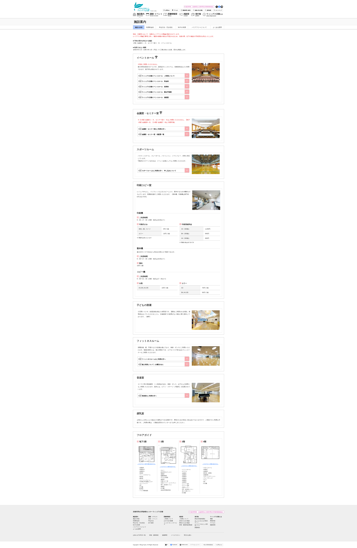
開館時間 (212, 525)
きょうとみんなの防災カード (201, 521)
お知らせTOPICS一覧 (139, 535)
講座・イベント (152, 516)
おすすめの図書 (168, 521)
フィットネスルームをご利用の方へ (154, 359)
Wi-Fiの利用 (182, 27)
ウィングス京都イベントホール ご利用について (158, 76)
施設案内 (135, 516)
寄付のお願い (188, 535)
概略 (211, 518)
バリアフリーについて (199, 27)
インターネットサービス (170, 523)
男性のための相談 (184, 523)
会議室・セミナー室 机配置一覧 (153, 134)
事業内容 (212, 521)
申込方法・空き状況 (165, 27)
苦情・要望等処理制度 (185, 525)
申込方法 (151, 521)
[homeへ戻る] (142, 7)
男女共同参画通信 (200, 518)
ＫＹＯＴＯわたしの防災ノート (201, 525)
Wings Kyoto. (143, 545)
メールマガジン (175, 535)
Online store (185, 544)
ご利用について (168, 518)
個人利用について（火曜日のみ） (153, 364)
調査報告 (197, 527)
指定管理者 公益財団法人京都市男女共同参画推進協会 (199, 6)
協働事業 (164, 535)
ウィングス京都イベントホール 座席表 (155, 86)
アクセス (212, 523)
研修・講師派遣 (153, 535)
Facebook (174, 544)
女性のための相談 (184, 521)
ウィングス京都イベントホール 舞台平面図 (157, 92)
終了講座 (151, 523)
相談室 (181, 516)
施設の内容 (138, 27)
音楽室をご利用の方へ (149, 396)
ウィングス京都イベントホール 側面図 (155, 97)
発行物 (197, 516)
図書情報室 (167, 516)
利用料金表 (150, 27)
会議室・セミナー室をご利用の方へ (154, 129)
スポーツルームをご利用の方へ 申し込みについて (159, 170)
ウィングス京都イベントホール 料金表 (155, 81)
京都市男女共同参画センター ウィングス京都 (148, 511)
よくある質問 (217, 27)
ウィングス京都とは (216, 516)
